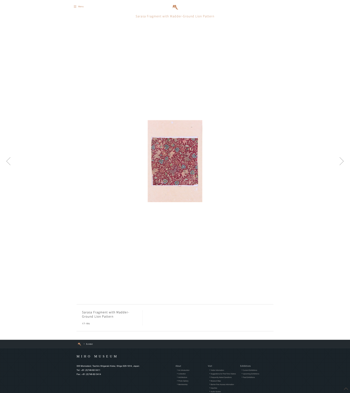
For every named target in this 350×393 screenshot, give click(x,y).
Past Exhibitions (249, 377)
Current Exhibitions (250, 370)
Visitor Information (217, 370)
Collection (182, 373)
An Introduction (183, 370)
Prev (8, 161)
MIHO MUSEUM (97, 356)
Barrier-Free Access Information (222, 384)
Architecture (182, 377)
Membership (183, 384)
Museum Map (216, 381)
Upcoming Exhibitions (251, 373)
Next (342, 161)
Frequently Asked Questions (221, 377)
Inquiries (214, 388)
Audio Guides (216, 391)
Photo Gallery (183, 381)
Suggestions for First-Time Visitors (223, 373)
